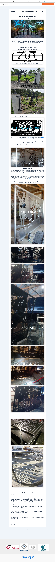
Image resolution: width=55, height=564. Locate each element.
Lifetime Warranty (25, 559)
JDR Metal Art (29, 137)
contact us (22, 520)
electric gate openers (33, 178)
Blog (33, 556)
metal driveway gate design (21, 502)
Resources (31, 559)
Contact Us (23, 556)
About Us (29, 556)
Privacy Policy (24, 557)
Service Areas (30, 557)
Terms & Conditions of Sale (27, 558)
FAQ (26, 556)
